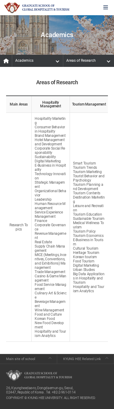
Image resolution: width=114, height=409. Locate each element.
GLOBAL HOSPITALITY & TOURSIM (36, 7)
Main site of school (20, 359)
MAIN (6, 61)
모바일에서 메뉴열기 (105, 7)
